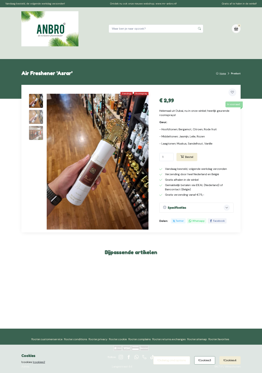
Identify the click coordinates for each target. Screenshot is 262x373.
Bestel (189, 157)
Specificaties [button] (177, 207)
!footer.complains (139, 339)
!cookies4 (230, 360)
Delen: (163, 221)
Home (78, 54)
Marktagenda (178, 54)
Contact (113, 54)
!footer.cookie (118, 339)
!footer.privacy (98, 339)
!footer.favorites (218, 339)
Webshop (95, 54)
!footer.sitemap (197, 339)
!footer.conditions (75, 339)
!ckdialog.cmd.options (171, 360)
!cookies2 (39, 362)
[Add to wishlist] (232, 92)
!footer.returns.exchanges (169, 339)
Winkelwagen (133, 54)
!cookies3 (204, 360)
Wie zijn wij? (155, 54)
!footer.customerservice (47, 339)
